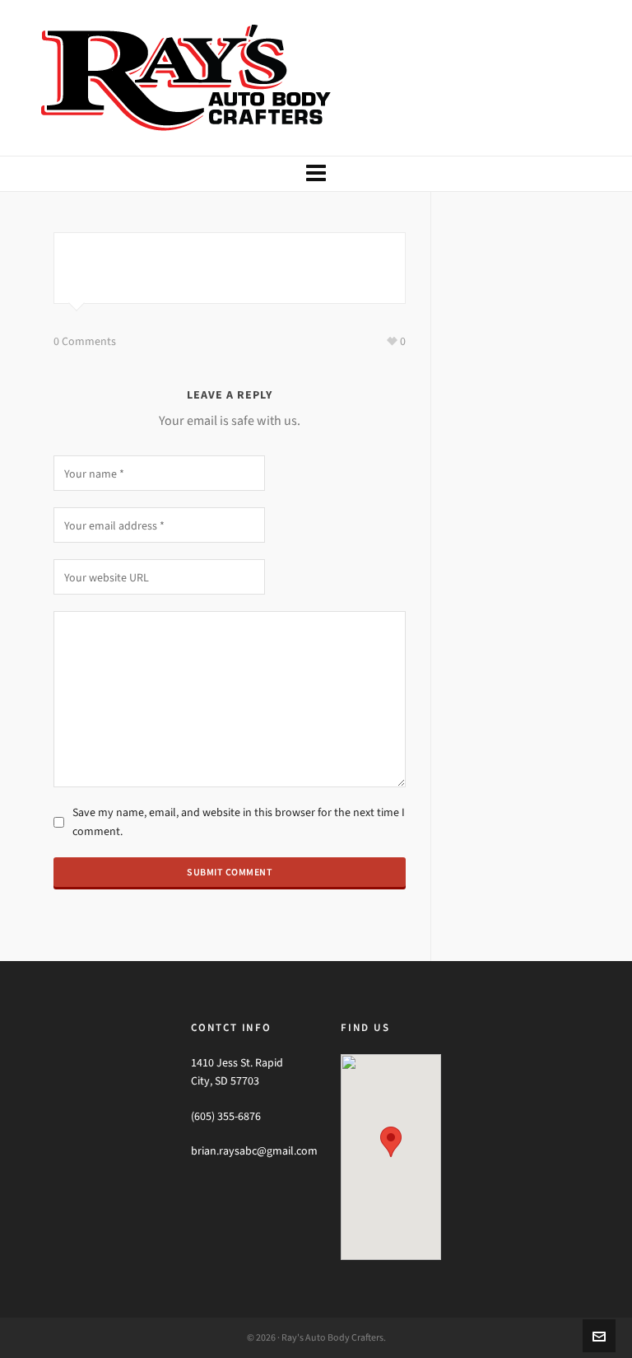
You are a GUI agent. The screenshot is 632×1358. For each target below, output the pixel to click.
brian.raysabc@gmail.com (254, 1151)
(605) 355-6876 (226, 1116)
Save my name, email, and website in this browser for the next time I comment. (238, 821)
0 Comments (84, 341)
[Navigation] (316, 173)
